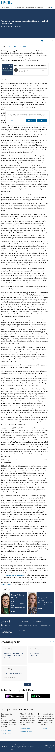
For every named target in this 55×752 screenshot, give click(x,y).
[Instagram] (2, 746)
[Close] (47, 112)
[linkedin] (4, 746)
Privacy (32, 746)
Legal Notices (25, 746)
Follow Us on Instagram (26, 731)
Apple (3, 584)
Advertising (13, 744)
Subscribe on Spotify (6, 733)
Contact (12, 749)
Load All (19, 634)
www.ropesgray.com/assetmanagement (13, 575)
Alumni (19, 744)
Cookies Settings (11, 120)
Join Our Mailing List (43, 728)
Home (3, 7)
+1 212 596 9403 (48, 602)
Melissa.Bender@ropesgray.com (18, 607)
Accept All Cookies (42, 120)
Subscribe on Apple (6, 730)
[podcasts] (7, 746)
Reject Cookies (31, 120)
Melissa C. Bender (12, 46)
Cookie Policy (25, 744)
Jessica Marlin (23, 46)
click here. (14, 116)
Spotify (10, 584)
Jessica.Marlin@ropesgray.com (44, 604)
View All (51, 641)
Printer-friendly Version (49, 40)
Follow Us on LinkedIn (25, 728)
